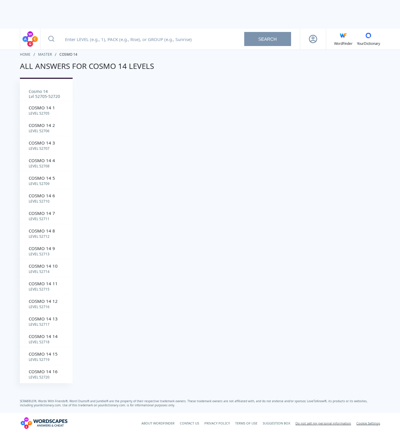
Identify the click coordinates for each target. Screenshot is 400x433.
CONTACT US (189, 423)
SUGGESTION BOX (276, 423)
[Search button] (51, 39)
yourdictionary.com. (48, 405)
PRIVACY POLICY (217, 423)
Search (267, 39)
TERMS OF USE (246, 423)
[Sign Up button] (313, 39)
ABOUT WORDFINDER (158, 423)
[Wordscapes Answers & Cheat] (30, 39)
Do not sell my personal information (323, 423)
